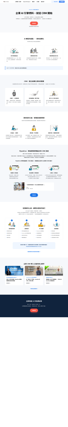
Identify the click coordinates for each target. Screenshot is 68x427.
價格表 (33, 1)
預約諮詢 (34, 23)
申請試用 (34, 195)
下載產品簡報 (55, 1)
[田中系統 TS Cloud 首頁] (6, 1)
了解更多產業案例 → (34, 288)
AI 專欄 (37, 1)
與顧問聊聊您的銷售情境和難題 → (34, 251)
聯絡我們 (62, 1)
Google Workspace (26, 1)
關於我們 (42, 1)
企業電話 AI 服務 (18, 1)
